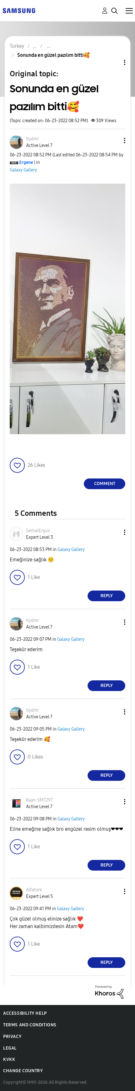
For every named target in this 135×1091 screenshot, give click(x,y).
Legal (10, 1048)
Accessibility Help (25, 1013)
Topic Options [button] (114, 62)
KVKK (9, 1059)
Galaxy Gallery (23, 170)
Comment (104, 483)
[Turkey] (19, 10)
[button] (114, 140)
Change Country (23, 1070)
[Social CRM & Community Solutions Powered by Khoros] (109, 992)
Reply (106, 595)
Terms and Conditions (30, 1025)
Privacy (12, 1036)
